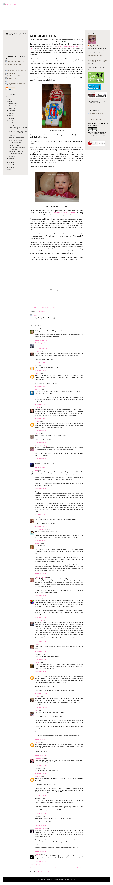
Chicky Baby (46, 308)
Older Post (80, 868)
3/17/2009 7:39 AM (40, 418)
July (10, 115)
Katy (36, 644)
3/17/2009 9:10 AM (40, 489)
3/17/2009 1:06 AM (40, 362)
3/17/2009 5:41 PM (40, 641)
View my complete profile (95, 56)
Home (57, 868)
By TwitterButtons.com (94, 119)
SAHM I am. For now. (15, 142)
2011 (8, 97)
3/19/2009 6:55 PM (40, 813)
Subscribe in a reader (94, 64)
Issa (36, 675)
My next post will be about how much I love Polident (18, 132)
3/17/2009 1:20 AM (40, 370)
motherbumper (39, 758)
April (10, 123)
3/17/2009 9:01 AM (40, 467)
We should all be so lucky (16, 137)
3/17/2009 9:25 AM (40, 514)
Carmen (37, 421)
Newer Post (33, 868)
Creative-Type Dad (40, 343)
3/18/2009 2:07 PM (40, 765)
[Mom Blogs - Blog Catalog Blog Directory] (16, 85)
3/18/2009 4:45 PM (40, 773)
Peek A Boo (34, 308)
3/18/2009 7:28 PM (40, 795)
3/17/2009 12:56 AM (41, 348)
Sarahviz (37, 742)
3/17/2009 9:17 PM (40, 660)
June (10, 118)
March (11, 125)
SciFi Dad (38, 389)
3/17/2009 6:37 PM (40, 651)
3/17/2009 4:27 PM (40, 617)
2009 (8, 101)
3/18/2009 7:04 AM (40, 739)
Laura (37, 329)
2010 (8, 99)
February (11, 156)
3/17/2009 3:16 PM (40, 596)
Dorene (37, 407)
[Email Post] (53, 318)
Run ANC (38, 854)
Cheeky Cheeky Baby (15, 140)
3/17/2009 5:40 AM (40, 386)
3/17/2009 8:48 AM (40, 459)
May (10, 120)
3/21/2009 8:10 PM (40, 825)
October (11, 108)
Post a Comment (35, 864)
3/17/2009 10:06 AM (41, 526)
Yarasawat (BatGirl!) (41, 828)
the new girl (38, 776)
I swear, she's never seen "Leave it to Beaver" (16, 152)
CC (37, 311)
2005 (8, 169)
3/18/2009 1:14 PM (40, 755)
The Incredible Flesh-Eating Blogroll (96, 102)
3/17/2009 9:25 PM (40, 672)
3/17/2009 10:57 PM (41, 708)
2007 (8, 164)
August (11, 113)
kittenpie (37, 663)
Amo (36, 710)
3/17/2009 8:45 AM (40, 443)
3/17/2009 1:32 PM (40, 574)
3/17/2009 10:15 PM (41, 693)
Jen (36, 517)
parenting (42, 311)
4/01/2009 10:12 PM (41, 861)
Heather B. (38, 351)
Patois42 (37, 433)
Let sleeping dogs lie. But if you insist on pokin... (18, 128)
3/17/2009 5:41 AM (40, 404)
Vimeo (55, 308)
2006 (8, 167)
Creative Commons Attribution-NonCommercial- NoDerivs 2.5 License (97, 135)
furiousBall (38, 462)
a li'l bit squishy (39, 620)
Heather (37, 599)
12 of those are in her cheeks (64, 213)
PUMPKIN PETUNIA (41, 529)
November (12, 106)
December (12, 103)
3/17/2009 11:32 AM (41, 540)
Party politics (12, 135)
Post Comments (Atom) (45, 872)
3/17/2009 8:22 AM (40, 431)
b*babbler (38, 543)
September (12, 111)
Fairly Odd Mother (40, 577)
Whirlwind (38, 373)
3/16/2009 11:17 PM (41, 340)
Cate (36, 470)
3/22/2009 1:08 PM (40, 851)
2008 (8, 162)
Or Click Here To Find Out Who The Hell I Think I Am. (98, 61)
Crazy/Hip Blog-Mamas (14, 64)
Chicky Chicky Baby (41, 446)
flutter (36, 365)
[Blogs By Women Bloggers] (6, 82)
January (11, 159)
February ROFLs (14, 145)
